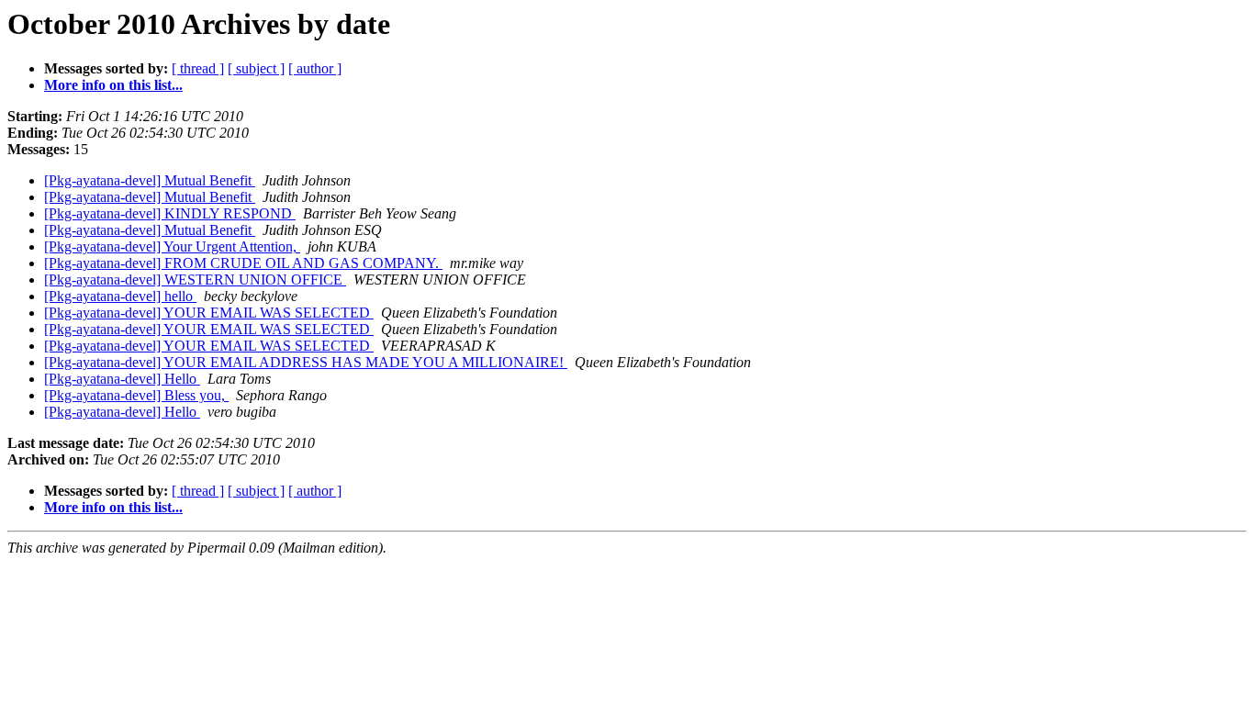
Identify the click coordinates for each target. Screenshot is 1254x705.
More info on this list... (113, 85)
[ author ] (314, 68)
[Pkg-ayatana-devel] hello (120, 296)
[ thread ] (198, 68)
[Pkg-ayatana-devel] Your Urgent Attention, (172, 246)
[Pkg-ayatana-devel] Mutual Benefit (149, 180)
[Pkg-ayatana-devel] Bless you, (136, 395)
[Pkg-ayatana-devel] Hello (122, 378)
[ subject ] (256, 68)
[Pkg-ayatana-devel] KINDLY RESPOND (170, 213)
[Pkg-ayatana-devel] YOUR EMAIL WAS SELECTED (209, 312)
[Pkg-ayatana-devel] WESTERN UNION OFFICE (195, 279)
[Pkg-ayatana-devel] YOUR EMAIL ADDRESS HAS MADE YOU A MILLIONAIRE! (305, 362)
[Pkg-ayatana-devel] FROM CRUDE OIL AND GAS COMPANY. (243, 263)
